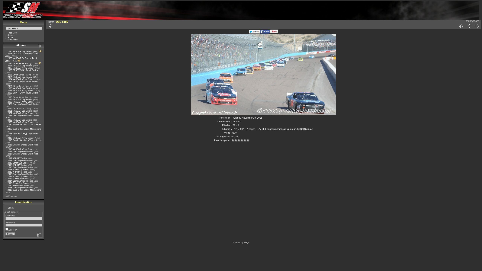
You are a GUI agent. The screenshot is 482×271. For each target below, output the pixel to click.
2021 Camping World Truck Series (23, 115)
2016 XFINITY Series (17, 165)
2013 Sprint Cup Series (18, 183)
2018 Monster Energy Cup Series (23, 145)
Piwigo (246, 242)
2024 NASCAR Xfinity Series (21, 79)
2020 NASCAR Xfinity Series (21, 122)
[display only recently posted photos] (40, 45)
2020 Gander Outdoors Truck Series (24, 124)
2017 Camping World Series (20, 160)
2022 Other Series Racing (19, 108)
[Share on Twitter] (254, 32)
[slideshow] (50, 26)
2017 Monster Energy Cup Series (23, 154)
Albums (21, 45)
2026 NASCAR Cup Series (20, 51)
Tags (10, 33)
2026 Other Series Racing (19, 63)
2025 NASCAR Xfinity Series (21, 68)
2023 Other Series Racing (19, 97)
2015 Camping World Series (20, 174)
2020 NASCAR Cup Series (20, 120)
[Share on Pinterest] (274, 32)
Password (10, 222)
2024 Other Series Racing (19, 86)
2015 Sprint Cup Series (18, 169)
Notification (13, 39)
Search (11, 35)
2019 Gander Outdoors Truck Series (24, 140)
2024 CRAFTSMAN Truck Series (23, 81)
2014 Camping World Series (20, 181)
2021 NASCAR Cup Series (20, 111)
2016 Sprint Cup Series (18, 163)
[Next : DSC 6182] (477, 26)
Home (51, 22)
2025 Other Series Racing (19, 75)
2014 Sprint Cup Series (18, 176)
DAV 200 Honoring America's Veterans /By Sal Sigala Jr (285, 129)
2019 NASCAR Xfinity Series (21, 138)
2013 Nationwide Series (18, 185)
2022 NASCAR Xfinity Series (21, 102)
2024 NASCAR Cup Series (20, 77)
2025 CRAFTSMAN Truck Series (23, 70)
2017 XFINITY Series (17, 158)
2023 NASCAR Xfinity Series (21, 90)
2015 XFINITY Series (17, 172)
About (10, 37)
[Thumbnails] (461, 26)
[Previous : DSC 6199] (469, 26)
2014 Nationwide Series (18, 178)
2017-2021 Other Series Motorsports (24, 190)
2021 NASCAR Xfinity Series (21, 113)
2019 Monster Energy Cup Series (23, 133)
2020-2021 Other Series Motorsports (24, 129)
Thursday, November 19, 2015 (246, 117)
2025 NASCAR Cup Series (20, 66)
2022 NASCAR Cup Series (20, 99)
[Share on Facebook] (265, 32)
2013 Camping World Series (20, 188)
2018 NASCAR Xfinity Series (21, 149)
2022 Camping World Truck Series (23, 104)
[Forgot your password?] (38, 234)
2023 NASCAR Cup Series (20, 88)
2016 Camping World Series (20, 167)
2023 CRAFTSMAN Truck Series (23, 93)
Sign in (11, 208)
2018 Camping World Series (20, 151)
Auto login (12, 230)
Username (10, 216)
